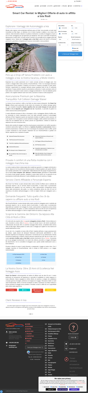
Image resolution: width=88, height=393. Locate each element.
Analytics (54, 387)
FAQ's (70, 6)
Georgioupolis (52, 365)
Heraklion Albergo (53, 337)
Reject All (51, 389)
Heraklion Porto (52, 341)
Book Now (57, 6)
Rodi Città (44, 254)
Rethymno (51, 349)
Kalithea (19, 263)
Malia (49, 356)
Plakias (50, 368)
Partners (80, 387)
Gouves (50, 361)
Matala (50, 370)
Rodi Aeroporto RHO (19, 254)
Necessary (46, 387)
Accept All (74, 389)
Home (37, 6)
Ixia (24, 221)
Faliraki (47, 238)
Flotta (50, 6)
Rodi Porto (19, 257)
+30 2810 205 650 (12, 1)
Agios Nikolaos (52, 353)
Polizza (64, 6)
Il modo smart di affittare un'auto (13, 331)
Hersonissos (51, 351)
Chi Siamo (43, 6)
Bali (49, 363)
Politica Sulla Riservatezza (37, 290)
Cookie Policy (79, 382)
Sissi (49, 375)
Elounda (50, 358)
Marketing (63, 387)
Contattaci (77, 6)
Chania (50, 339)
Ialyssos (26, 223)
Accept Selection (62, 389)
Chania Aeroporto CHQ (54, 332)
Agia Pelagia (51, 373)
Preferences (72, 387)
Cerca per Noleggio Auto (70, 54)
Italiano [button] (78, 1)
